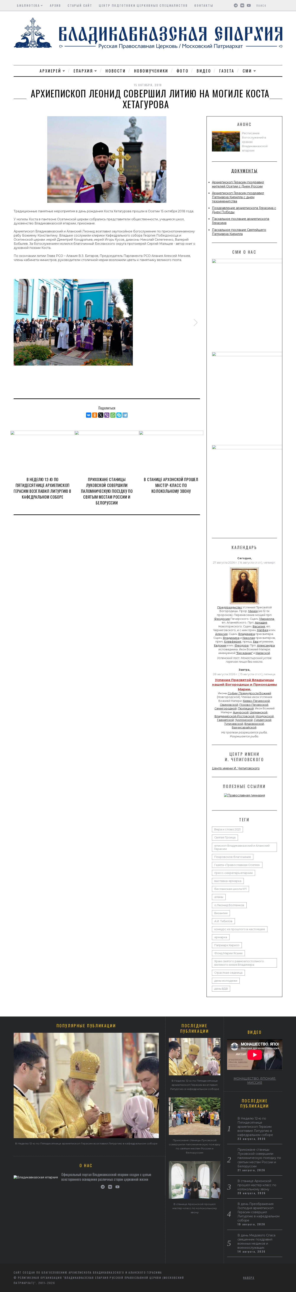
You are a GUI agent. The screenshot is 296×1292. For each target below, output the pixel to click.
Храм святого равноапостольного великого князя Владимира (239, 963)
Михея (253, 611)
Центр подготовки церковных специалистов (143, 5)
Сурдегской (262, 720)
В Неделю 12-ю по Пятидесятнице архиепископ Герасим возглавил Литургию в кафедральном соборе (42, 488)
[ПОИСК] (279, 5)
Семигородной (226, 708)
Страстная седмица (228, 972)
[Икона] (244, 604)
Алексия (221, 634)
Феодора (241, 645)
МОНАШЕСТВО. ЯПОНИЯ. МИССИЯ (255, 1081)
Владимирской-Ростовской (234, 716)
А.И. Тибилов (223, 921)
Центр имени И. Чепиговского (236, 768)
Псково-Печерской (253, 704)
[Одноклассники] (94, 415)
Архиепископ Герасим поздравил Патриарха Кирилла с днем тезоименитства (238, 197)
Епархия (83, 71)
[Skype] (119, 415)
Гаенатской (225, 720)
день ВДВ (221, 988)
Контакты (203, 5)
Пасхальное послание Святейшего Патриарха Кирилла (239, 232)
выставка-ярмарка (227, 881)
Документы (244, 171)
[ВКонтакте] (88, 415)
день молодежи (225, 980)
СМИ (247, 71)
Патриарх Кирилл (226, 945)
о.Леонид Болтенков (229, 905)
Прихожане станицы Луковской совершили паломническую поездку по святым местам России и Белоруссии (107, 491)
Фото (183, 71)
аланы (218, 897)
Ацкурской (241, 712)
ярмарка (220, 937)
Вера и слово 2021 (227, 829)
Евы (256, 641)
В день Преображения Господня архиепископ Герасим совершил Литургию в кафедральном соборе (258, 1212)
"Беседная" (244, 653)
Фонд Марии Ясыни (228, 953)
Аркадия (261, 622)
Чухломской (244, 720)
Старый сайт (80, 5)
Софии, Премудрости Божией (249, 693)
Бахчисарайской (244, 727)
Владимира (246, 634)
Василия (259, 626)
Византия (221, 913)
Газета (226, 71)
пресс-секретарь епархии (233, 873)
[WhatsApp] (112, 415)
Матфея (262, 630)
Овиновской (229, 704)
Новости (116, 71)
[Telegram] (125, 415)
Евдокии (220, 645)
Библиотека (28, 5)
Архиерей (50, 71)
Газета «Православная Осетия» (237, 865)
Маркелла (266, 618)
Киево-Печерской (256, 700)
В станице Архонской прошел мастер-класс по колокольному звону (171, 485)
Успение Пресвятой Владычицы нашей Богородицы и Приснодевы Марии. (244, 684)
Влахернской (254, 723)
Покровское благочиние (232, 857)
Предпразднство (229, 607)
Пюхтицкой (246, 708)
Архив (55, 5)
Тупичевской (233, 723)
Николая (248, 638)
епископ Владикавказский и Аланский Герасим (242, 847)
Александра (266, 645)
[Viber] (106, 415)
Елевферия (232, 641)
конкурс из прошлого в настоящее (239, 929)
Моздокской (265, 716)
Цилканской (258, 712)
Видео (204, 71)
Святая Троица (225, 837)
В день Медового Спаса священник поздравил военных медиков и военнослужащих (256, 1241)
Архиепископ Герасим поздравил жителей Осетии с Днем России (238, 184)
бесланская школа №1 (230, 889)
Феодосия (222, 618)
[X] (100, 415)
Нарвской (263, 653)
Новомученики (151, 71)
